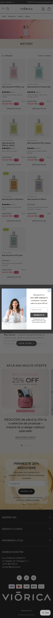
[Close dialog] (49, 290)
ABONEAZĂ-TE (39, 315)
